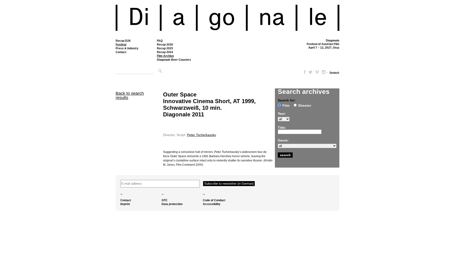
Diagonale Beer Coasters (174, 59)
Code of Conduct (214, 200)
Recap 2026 (165, 44)
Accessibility (211, 204)
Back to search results (130, 95)
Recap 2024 (165, 52)
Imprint (125, 204)
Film (285, 105)
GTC (165, 200)
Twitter (310, 72)
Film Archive (165, 56)
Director (304, 105)
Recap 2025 (165, 48)
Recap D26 (123, 40)
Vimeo (317, 72)
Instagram (324, 72)
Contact (121, 52)
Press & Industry (127, 48)
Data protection (172, 204)
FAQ (160, 40)
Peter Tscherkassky (201, 135)
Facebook (304, 72)
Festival (121, 44)
